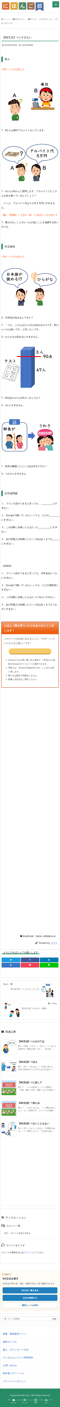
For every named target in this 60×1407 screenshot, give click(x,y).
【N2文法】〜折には (29, 1102)
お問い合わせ (10, 1365)
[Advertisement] (25, 810)
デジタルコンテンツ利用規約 (18, 1357)
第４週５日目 (7, 23)
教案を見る (20, 19)
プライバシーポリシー (14, 1381)
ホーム (6, 19)
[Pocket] (30, 965)
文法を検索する (30, 1297)
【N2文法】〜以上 (27, 1061)
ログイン (28, 1252)
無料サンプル (10, 1341)
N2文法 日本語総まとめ (41, 19)
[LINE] (49, 965)
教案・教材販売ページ (14, 1333)
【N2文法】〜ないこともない (33, 1123)
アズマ (54, 943)
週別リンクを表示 (30, 1305)
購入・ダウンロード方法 (16, 1349)
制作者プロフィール (13, 1373)
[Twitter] (11, 960)
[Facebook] (30, 960)
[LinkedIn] (49, 960)
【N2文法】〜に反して (30, 1082)
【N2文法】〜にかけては (31, 1041)
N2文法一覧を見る (30, 1290)
